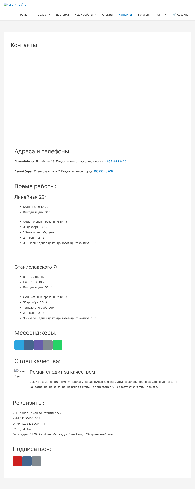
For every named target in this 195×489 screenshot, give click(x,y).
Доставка (62, 14)
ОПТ (160, 14)
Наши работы (83, 14)
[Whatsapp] (57, 345)
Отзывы (107, 14)
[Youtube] (17, 461)
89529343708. (103, 171)
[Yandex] (36, 461)
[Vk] (29, 345)
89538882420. (117, 161)
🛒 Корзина (180, 14)
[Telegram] (19, 345)
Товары (41, 14)
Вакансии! (144, 14)
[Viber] (38, 345)
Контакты (125, 14)
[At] (48, 345)
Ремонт (25, 14)
